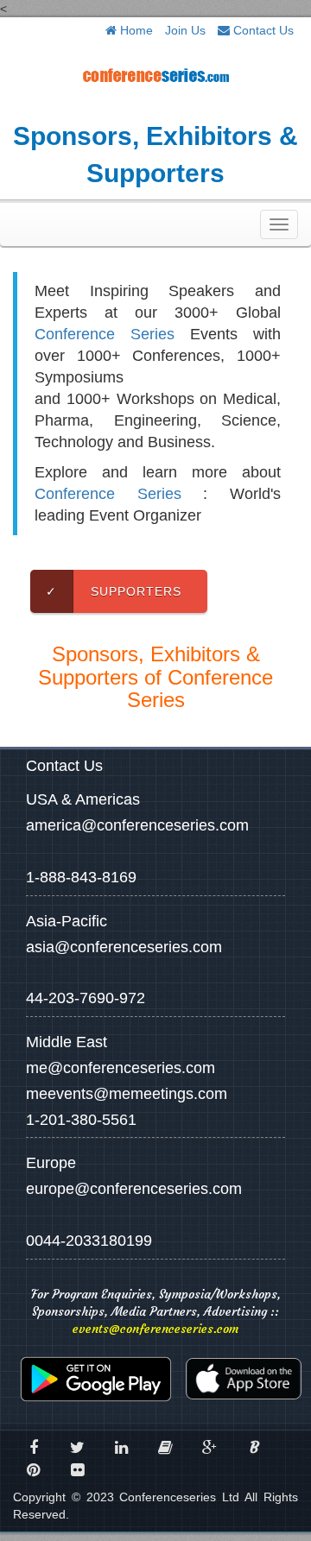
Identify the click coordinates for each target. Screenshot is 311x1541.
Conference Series (105, 334)
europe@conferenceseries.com (134, 1188)
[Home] (155, 75)
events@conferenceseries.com (155, 1328)
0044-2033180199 (89, 1240)
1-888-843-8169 (81, 877)
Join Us (185, 30)
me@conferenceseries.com (120, 1068)
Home (135, 30)
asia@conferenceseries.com (124, 947)
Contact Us (262, 30)
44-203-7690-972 (85, 998)
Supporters (113, 591)
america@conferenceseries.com (137, 825)
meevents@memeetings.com (126, 1093)
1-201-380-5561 (81, 1119)
